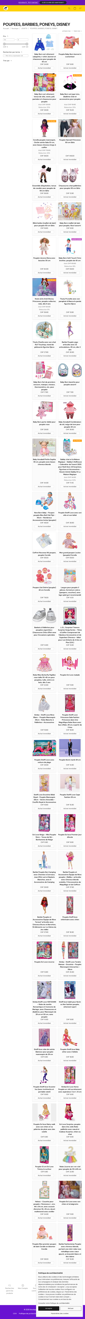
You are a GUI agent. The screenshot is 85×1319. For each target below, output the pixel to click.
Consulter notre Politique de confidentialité (53, 1303)
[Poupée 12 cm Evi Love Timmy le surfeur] (44, 1155)
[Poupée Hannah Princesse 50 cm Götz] (70, 128)
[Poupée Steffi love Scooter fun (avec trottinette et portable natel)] (44, 1075)
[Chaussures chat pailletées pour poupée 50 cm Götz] (70, 174)
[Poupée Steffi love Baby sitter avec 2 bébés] (70, 1037)
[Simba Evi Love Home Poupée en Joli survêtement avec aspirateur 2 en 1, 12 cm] (70, 1075)
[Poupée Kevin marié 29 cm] (70, 748)
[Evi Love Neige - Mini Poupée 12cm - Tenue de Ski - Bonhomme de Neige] (44, 823)
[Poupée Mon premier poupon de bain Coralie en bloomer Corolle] (44, 1232)
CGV (15, 1313)
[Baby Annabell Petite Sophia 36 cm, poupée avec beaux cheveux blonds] (44, 448)
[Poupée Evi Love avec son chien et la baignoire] (70, 1190)
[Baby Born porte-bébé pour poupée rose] (44, 410)
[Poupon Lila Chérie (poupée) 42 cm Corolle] (44, 576)
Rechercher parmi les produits (9, 1290)
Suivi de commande (36, 1289)
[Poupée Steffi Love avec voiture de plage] (44, 748)
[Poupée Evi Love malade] (70, 663)
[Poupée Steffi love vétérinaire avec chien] (70, 905)
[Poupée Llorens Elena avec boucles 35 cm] (44, 246)
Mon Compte (23, 1288)
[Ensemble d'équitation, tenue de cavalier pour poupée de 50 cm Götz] (44, 174)
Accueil (6, 28)
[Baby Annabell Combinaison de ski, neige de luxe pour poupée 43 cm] (70, 410)
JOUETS (24, 28)
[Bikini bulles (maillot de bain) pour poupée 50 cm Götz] (44, 211)
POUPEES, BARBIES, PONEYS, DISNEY (43, 28)
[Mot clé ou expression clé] (4, 55)
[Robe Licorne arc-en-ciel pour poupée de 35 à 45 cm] (70, 1155)
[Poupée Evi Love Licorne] (44, 950)
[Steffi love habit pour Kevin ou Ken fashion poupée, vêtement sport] (70, 990)
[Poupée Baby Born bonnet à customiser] (70, 42)
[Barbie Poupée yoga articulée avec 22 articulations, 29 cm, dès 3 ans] (70, 330)
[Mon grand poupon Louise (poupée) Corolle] (70, 541)
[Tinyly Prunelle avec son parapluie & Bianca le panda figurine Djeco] (70, 287)
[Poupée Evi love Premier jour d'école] (70, 823)
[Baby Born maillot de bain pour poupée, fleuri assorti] (70, 211)
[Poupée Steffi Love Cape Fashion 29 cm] (70, 783)
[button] (53, 2)
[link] (59, 1313)
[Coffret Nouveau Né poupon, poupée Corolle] (44, 541)
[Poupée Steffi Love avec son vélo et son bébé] (70, 501)
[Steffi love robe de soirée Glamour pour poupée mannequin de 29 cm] (44, 1037)
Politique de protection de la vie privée (34, 1313)
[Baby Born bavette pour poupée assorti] (70, 370)
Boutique (15, 28)
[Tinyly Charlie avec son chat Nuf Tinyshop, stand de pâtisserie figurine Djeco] (44, 330)
